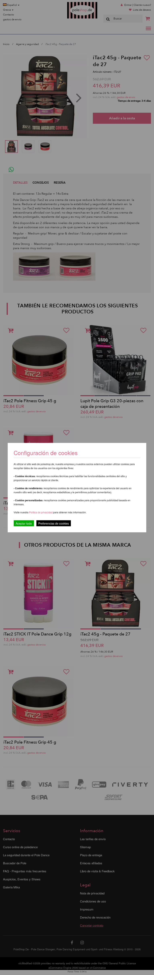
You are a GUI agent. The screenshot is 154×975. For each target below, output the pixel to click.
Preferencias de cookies (53, 523)
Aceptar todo (24, 523)
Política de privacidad (41, 512)
